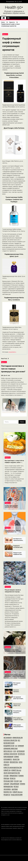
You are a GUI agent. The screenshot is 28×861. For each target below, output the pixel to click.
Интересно (21, 754)
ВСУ (19, 740)
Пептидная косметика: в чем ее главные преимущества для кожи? (13, 369)
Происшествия (8, 781)
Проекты (12, 778)
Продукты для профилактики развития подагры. (17, 553)
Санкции (6, 783)
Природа (6, 778)
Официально (13, 775)
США (20, 781)
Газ (16, 745)
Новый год (7, 770)
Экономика (7, 789)
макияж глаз (8, 792)
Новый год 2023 (16, 770)
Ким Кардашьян (8, 756)
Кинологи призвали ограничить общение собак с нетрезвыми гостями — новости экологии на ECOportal (18, 690)
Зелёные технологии (10, 754)
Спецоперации (14, 783)
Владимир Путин (9, 745)
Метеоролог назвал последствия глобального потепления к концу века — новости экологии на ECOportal (18, 683)
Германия (21, 745)
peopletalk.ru (12, 352)
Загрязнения (20, 751)
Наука (20, 762)
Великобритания (9, 743)
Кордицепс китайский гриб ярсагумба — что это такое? (18, 546)
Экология (7, 587)
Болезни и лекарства (10, 740)
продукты (7, 794)
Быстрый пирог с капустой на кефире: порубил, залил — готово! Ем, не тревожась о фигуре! (14, 461)
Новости (6, 764)
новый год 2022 (17, 792)
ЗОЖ (14, 751)
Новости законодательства (13, 767)
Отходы (6, 775)
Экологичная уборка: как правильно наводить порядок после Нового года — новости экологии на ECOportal (18, 704)
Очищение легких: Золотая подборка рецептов (12, 531)
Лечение (6, 762)
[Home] (3, 17)
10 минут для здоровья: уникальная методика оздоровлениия (11, 506)
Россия (16, 781)
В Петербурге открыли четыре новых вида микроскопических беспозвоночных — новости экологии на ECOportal (18, 718)
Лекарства (16, 759)
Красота (5, 34)
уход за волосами (16, 794)
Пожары (21, 775)
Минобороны (14, 762)
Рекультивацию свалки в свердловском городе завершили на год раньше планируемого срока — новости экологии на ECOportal (13, 591)
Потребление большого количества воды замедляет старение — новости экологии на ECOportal (18, 711)
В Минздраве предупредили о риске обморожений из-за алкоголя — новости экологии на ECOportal (18, 725)
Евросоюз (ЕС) (8, 751)
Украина (22, 783)
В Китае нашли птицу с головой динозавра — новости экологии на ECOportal (14, 675)
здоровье (15, 789)
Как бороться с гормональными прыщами (18, 539)
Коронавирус (8, 759)
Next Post (4, 358)
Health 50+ (14, 7)
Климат (16, 756)
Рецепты (7, 457)
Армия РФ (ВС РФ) (17, 737)
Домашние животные (11, 748)
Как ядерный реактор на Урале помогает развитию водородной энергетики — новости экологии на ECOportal (18, 697)
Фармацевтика (8, 786)
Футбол (16, 786)
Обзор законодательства (12, 773)
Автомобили (8, 737)
